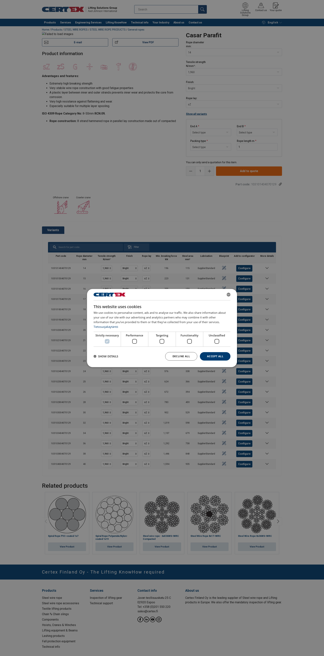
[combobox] (228, 295)
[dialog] (162, 328)
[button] (106, 356)
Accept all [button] (215, 356)
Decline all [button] (181, 356)
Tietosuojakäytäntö (106, 326)
